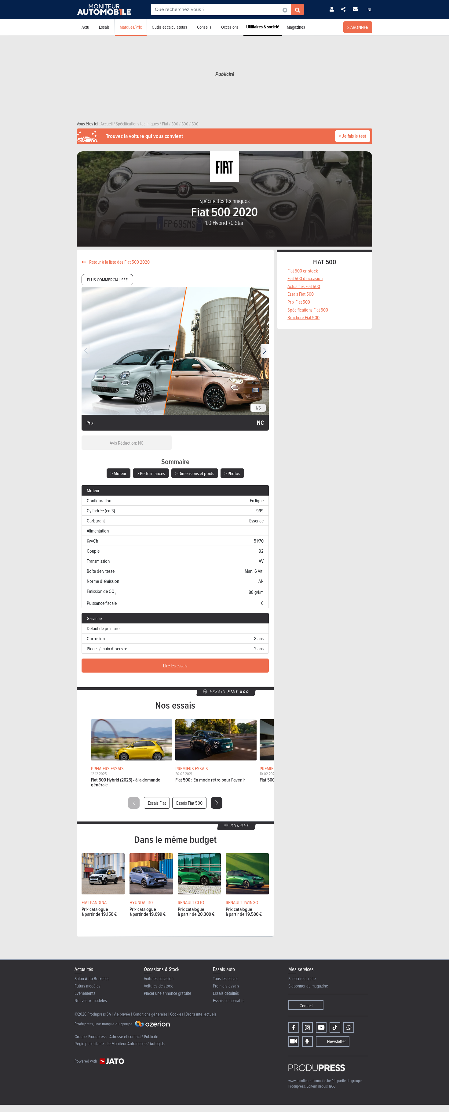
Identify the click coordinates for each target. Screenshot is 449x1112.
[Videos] (293, 1041)
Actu (85, 27)
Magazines (296, 27)
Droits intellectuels (201, 1014)
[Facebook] (293, 1027)
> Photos (232, 473)
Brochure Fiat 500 (303, 317)
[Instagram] (307, 1027)
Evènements (85, 993)
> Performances (151, 473)
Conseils (204, 27)
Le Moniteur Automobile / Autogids (136, 1043)
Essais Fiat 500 (189, 803)
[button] (265, 351)
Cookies (176, 1014)
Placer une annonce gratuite (167, 993)
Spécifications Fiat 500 (307, 309)
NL (369, 9)
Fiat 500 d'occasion (305, 278)
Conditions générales (150, 1014)
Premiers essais (226, 986)
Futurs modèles (87, 986)
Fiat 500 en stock (302, 270)
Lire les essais (175, 665)
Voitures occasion (158, 978)
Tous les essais (225, 978)
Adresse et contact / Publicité (133, 1036)
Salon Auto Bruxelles (92, 978)
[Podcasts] (307, 1041)
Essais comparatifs (228, 1000)
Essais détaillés (226, 993)
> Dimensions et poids (194, 473)
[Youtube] (321, 1027)
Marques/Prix (131, 27)
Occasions (230, 27)
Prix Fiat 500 (298, 301)
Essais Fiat (157, 803)
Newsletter (336, 1041)
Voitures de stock (158, 986)
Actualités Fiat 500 (303, 286)
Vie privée (122, 1014)
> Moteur (118, 473)
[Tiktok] (335, 1027)
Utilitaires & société (262, 26)
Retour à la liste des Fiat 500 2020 (119, 261)
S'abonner (357, 27)
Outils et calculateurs (169, 27)
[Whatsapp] (348, 1027)
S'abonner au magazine (308, 986)
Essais (104, 27)
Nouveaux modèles (91, 1000)
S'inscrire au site (302, 978)
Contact (306, 1005)
